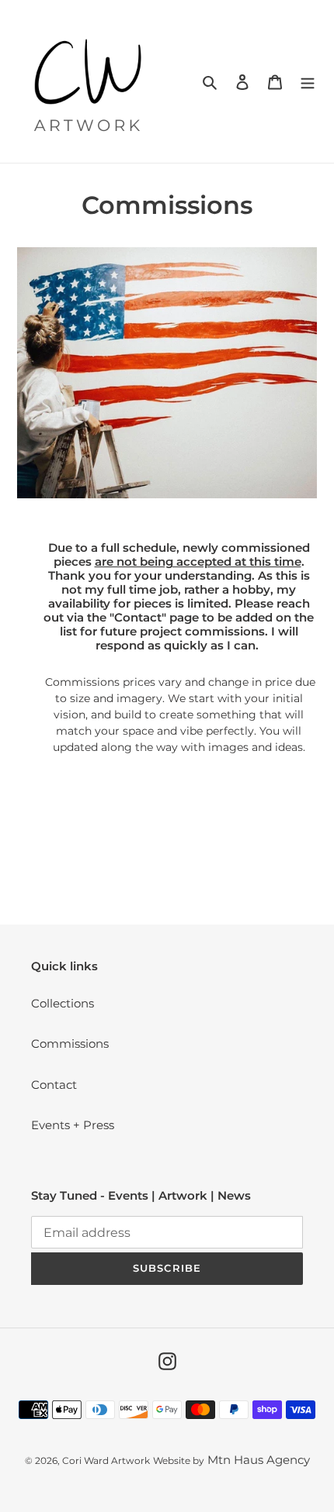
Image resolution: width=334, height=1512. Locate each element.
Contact (54, 1084)
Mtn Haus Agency (258, 1459)
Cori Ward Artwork (106, 1460)
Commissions (70, 1043)
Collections (62, 1003)
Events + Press (72, 1125)
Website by (178, 1460)
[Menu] (307, 81)
